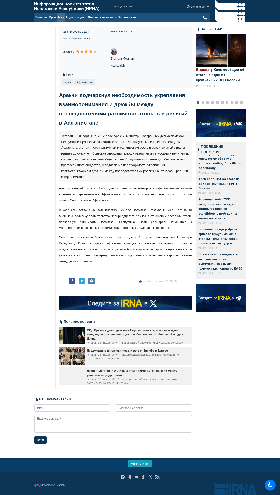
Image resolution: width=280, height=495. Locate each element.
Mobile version (140, 463)
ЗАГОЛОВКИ (212, 29)
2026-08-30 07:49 (211, 273)
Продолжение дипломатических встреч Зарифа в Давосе (127, 350)
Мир (61, 17)
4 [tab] (212, 102)
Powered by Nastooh (53, 485)
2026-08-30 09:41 (211, 248)
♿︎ (270, 485)
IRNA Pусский (69, 6)
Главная (41, 17)
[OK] (130, 477)
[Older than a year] (72, 335)
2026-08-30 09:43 (211, 223)
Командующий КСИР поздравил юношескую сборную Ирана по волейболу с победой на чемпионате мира (217, 208)
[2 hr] (221, 50)
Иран (52, 17)
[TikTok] (144, 477)
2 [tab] (203, 102)
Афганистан (85, 82)
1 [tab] (198, 102)
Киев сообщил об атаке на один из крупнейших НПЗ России (220, 75)
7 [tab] (227, 102)
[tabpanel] (221, 61)
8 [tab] (232, 102)
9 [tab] (236, 102)
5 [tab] (217, 102)
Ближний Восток (81, 38)
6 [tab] (222, 102)
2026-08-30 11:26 (209, 86)
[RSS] (157, 477)
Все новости (127, 17)
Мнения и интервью (102, 17)
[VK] (137, 477)
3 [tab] (207, 102)
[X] (150, 477)
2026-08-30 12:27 (211, 172)
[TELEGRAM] (123, 477)
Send (40, 439)
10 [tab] (241, 102)
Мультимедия (76, 17)
